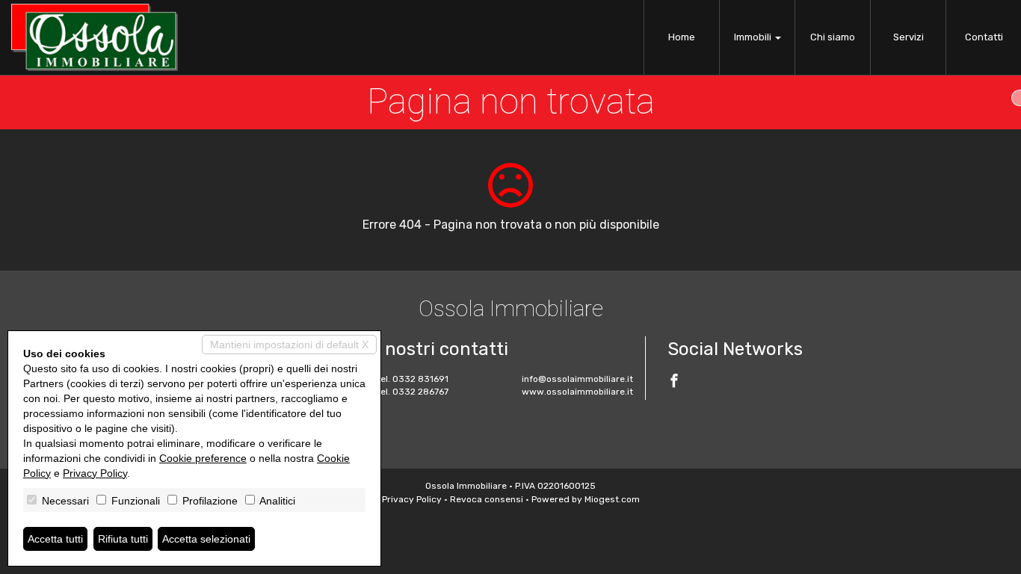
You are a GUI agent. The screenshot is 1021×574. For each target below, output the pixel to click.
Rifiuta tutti (123, 539)
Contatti (984, 37)
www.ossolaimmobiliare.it (577, 391)
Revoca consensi (486, 499)
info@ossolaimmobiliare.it (577, 379)
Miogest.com (612, 499)
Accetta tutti (55, 539)
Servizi (908, 37)
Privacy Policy (412, 499)
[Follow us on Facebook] (674, 382)
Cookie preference (203, 458)
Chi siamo (832, 37)
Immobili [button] (754, 37)
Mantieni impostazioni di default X (289, 345)
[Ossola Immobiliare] (94, 37)
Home (681, 37)
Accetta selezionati (206, 539)
